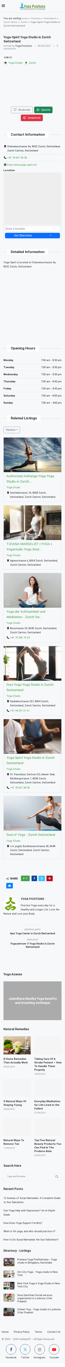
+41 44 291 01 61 (20, 710)
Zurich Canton (10, 22)
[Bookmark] (8, 468)
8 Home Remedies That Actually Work (15, 1060)
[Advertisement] (32, 304)
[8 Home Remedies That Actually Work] (17, 1045)
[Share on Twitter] (41, 878)
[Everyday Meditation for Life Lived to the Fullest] (48, 1088)
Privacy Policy (21, 1331)
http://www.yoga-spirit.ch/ (22, 164)
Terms (38, 1331)
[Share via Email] (9, 885)
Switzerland (50, 18)
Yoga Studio (13, 487)
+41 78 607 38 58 (17, 157)
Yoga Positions (23, 45)
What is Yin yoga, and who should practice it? (29, 1231)
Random (11, 429)
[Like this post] (26, 878)
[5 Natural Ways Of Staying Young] (17, 1088)
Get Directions (23, 235)
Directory (35, 18)
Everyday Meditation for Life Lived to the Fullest (47, 1105)
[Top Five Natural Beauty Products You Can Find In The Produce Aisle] (48, 1127)
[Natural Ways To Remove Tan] (17, 1127)
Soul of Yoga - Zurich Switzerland (30, 835)
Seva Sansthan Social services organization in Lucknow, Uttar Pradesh (34, 1298)
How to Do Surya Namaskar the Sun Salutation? (31, 1239)
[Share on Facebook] (34, 878)
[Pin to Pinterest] (49, 878)
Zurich (24, 22)
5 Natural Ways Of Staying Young (14, 1103)
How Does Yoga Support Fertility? (22, 1223)
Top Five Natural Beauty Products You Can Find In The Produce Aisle (47, 1146)
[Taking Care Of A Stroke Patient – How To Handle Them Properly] (48, 1045)
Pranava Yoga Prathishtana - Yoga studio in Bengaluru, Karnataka (37, 1261)
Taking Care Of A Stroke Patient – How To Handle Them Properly (48, 1064)
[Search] (61, 6)
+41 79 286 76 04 (20, 637)
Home (25, 18)
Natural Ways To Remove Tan (13, 1142)
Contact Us (53, 1331)
